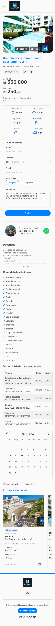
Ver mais (26, 266)
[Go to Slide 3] (22, 523)
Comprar (12, 183)
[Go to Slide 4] (24, 523)
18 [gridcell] (22, 461)
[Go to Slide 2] (20, 523)
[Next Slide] (50, 34)
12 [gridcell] (28, 455)
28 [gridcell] (39, 467)
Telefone (10, 157)
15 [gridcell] (45, 455)
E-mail (9, 168)
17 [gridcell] (16, 461)
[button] (28, 34)
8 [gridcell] (45, 449)
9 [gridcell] (10, 455)
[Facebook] (27, 594)
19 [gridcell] (28, 461)
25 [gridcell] (22, 467)
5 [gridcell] (27, 449)
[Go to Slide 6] (28, 523)
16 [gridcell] (10, 461)
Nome (9, 147)
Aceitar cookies (27, 610)
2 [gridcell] (10, 449)
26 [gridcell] (28, 467)
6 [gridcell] (33, 449)
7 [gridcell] (39, 449)
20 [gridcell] (33, 461)
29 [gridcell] (45, 467)
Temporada (28, 183)
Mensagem (11, 189)
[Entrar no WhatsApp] (46, 231)
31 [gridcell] (16, 473)
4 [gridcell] (22, 449)
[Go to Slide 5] (26, 523)
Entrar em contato (14, 142)
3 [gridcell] (16, 449)
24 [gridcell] (16, 467)
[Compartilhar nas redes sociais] (30, 71)
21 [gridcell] (39, 461)
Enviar (28, 213)
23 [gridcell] (10, 467)
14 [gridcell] (39, 455)
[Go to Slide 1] (18, 523)
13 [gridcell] (34, 455)
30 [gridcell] (10, 473)
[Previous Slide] (5, 34)
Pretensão (11, 178)
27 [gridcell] (33, 467)
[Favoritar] (24, 71)
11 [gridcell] (22, 455)
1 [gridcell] (45, 443)
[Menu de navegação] (4, 6)
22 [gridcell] (45, 461)
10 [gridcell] (16, 455)
